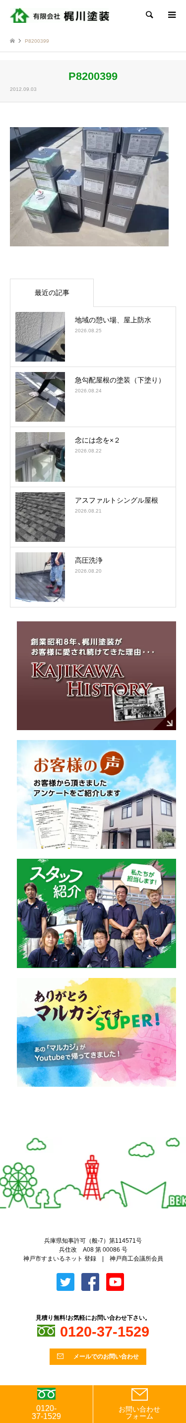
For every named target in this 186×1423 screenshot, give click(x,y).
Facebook (101, 1132)
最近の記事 (52, 293)
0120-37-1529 (46, 1412)
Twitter (84, 1132)
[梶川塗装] (59, 14)
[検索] (149, 15)
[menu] (171, 15)
